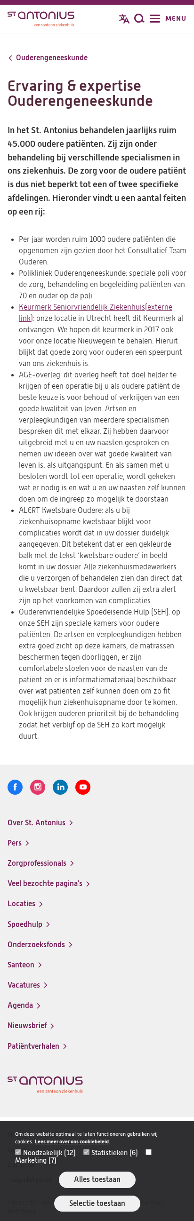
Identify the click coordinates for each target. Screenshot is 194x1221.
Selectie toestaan (97, 1203)
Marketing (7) (36, 1160)
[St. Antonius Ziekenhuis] (41, 20)
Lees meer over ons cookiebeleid (72, 1142)
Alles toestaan (97, 1179)
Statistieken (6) (114, 1153)
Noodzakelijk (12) (49, 1153)
